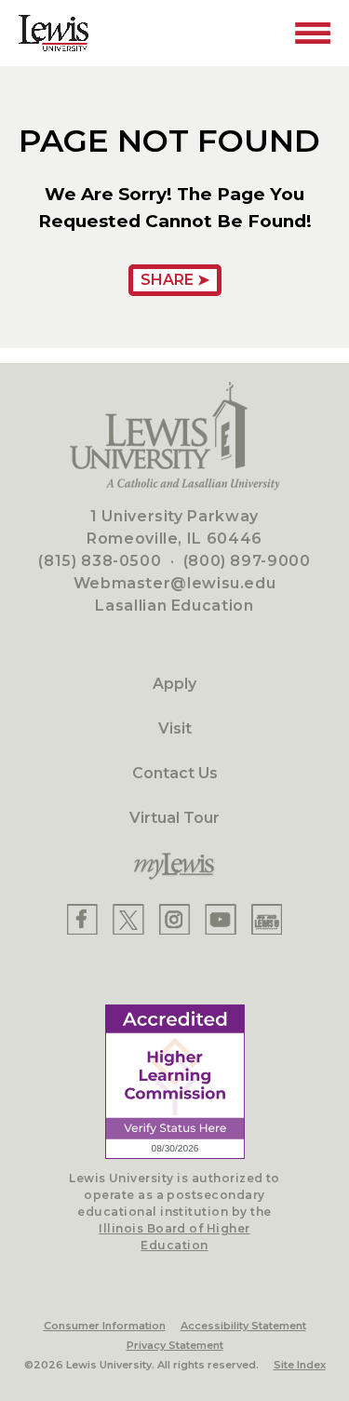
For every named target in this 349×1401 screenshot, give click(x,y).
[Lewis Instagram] (174, 919)
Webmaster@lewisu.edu (175, 583)
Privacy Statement (175, 1345)
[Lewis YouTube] (220, 919)
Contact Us (175, 773)
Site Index (300, 1364)
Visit (175, 728)
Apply (174, 684)
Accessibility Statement (243, 1325)
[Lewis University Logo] (53, 33)
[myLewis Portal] (174, 867)
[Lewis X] (128, 919)
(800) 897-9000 (247, 561)
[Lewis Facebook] (82, 919)
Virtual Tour (174, 818)
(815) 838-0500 (99, 561)
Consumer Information (105, 1325)
